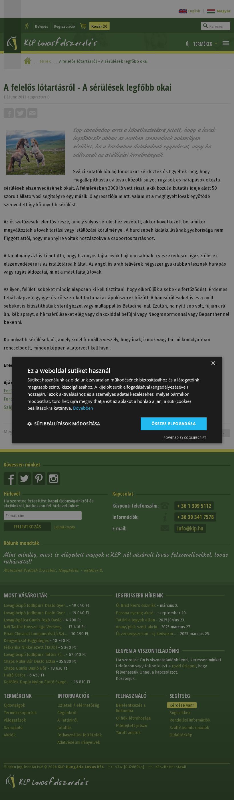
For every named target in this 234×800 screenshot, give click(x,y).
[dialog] (117, 400)
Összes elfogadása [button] (174, 423)
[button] (63, 424)
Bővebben (83, 408)
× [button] (213, 363)
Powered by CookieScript (185, 437)
